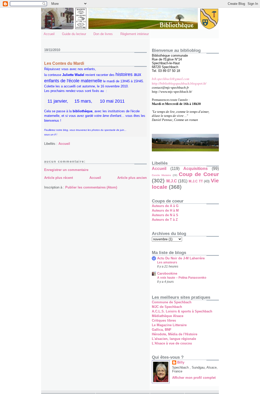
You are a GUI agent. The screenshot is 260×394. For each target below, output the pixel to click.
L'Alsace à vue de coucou (172, 343)
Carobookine (167, 273)
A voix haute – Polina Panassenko (181, 277)
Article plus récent (58, 178)
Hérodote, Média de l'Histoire (174, 334)
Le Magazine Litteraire (169, 325)
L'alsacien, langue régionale (174, 339)
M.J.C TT (196, 181)
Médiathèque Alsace (167, 316)
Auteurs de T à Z (165, 220)
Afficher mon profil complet (194, 378)
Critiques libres (164, 320)
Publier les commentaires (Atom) (91, 187)
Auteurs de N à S (165, 215)
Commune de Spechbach (171, 302)
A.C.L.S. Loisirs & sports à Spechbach (182, 311)
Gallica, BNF (161, 330)
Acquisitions (195, 168)
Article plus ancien (132, 178)
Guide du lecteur (74, 34)
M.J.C (171, 181)
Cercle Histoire (161, 175)
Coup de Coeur (199, 174)
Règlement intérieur (134, 34)
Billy (180, 362)
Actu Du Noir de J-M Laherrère (181, 258)
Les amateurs (167, 262)
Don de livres (103, 34)
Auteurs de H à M (165, 210)
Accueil (49, 34)
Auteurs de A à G (165, 206)
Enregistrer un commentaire (66, 170)
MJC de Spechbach (167, 307)
